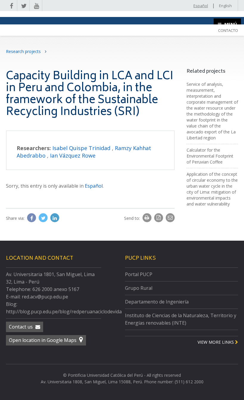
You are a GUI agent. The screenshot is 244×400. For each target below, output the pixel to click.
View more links (216, 342)
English (225, 5)
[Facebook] (32, 218)
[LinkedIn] (54, 218)
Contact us (21, 326)
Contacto (228, 30)
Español (200, 5)
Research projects (24, 51)
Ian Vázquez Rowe (73, 155)
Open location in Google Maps (43, 340)
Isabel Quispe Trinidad (82, 148)
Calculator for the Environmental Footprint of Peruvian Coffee (210, 156)
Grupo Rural (138, 288)
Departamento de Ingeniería (157, 301)
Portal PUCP (138, 274)
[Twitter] (44, 218)
